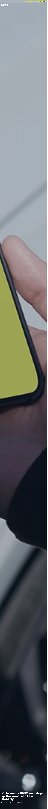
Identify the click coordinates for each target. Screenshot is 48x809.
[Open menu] (45, 5)
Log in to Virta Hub (28, 1)
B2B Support (35, 1)
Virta (3, 802)
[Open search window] (42, 5)
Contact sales (42, 1)
